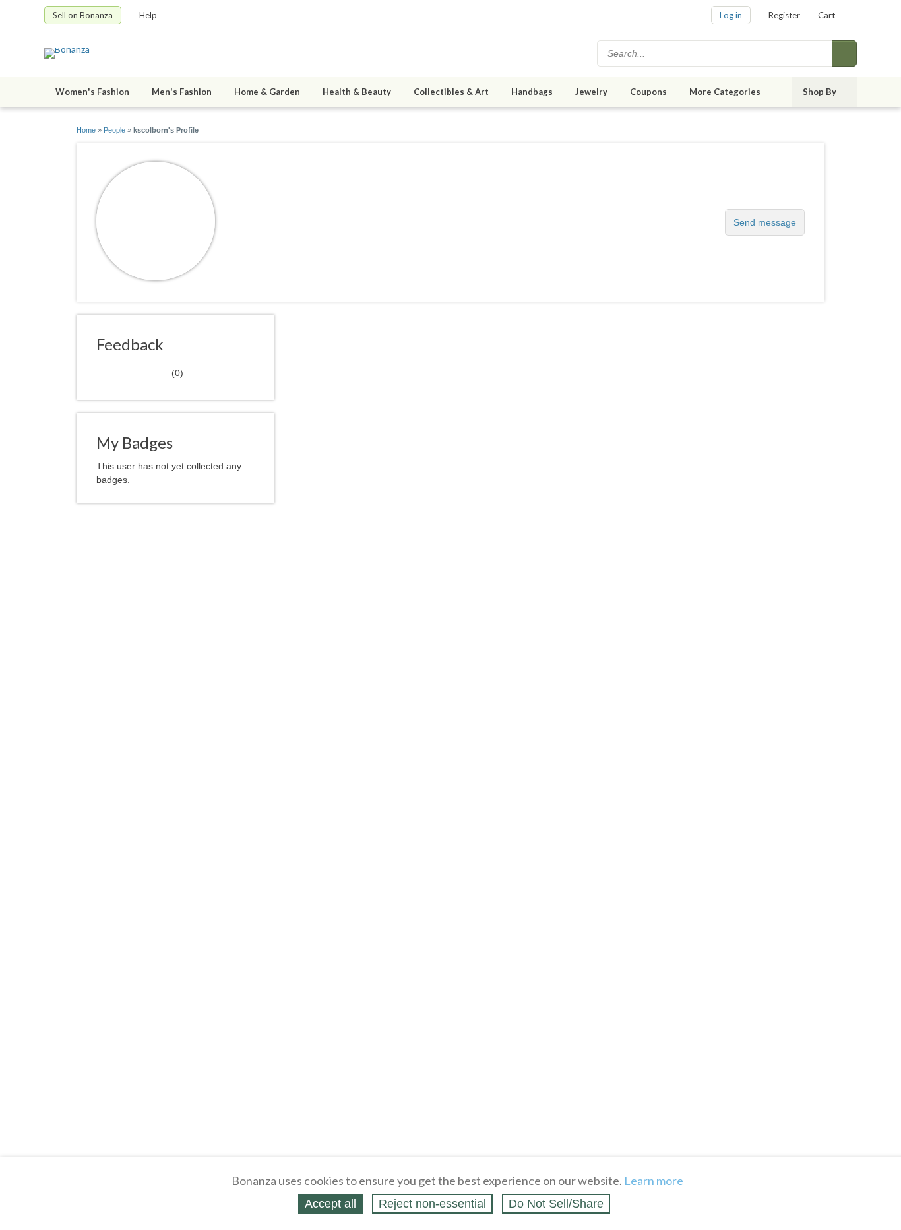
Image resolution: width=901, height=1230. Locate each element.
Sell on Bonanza (83, 15)
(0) (139, 372)
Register (784, 15)
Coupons (648, 91)
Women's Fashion (92, 91)
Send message (764, 222)
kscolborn (268, 215)
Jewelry (591, 91)
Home (86, 130)
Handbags (532, 91)
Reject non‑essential (432, 1203)
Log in (731, 15)
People (114, 130)
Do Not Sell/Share (556, 1203)
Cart (826, 15)
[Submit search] (844, 53)
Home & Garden (267, 91)
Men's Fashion (182, 91)
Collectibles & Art (451, 91)
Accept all (330, 1203)
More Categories (725, 91)
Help (148, 15)
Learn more (653, 1180)
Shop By (819, 91)
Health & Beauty (357, 91)
